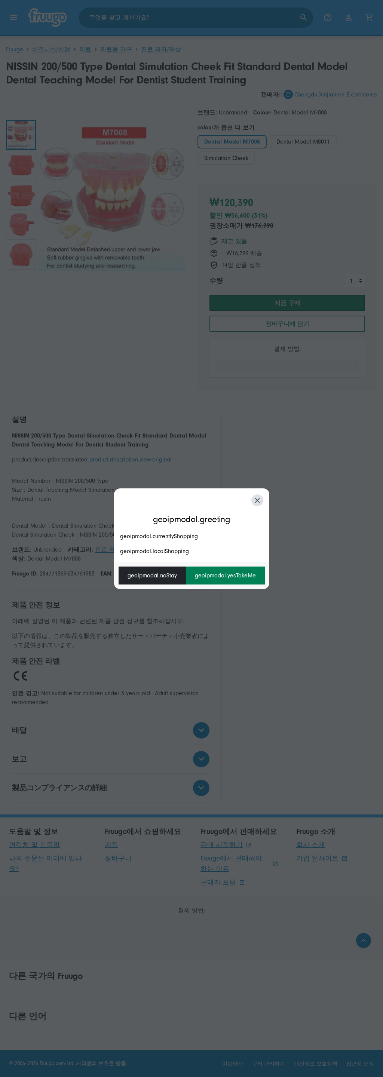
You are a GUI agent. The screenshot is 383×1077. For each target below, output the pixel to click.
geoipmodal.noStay (152, 575)
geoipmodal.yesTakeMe (225, 575)
